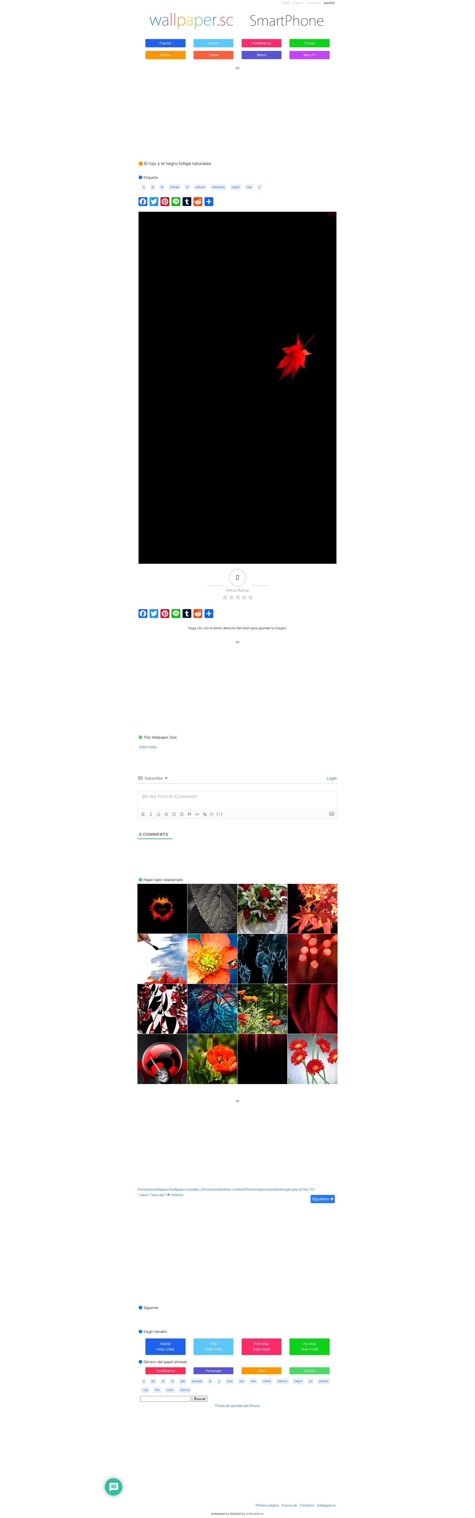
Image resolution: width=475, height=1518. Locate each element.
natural (200, 187)
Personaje (213, 1371)
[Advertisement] (237, 108)
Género (213, 43)
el (162, 187)
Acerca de (289, 1505)
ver (241, 1381)
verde (267, 1381)
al (152, 187)
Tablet (213, 55)
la (187, 187)
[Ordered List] (174, 814)
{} (212, 814)
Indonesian (313, 3)
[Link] (205, 814)
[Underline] (158, 814)
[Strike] (166, 814)
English (298, 3)
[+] (220, 814)
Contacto (307, 1505)
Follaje (174, 187)
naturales (218, 187)
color (170, 1390)
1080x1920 (148, 747)
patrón (323, 1381)
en (310, 1381)
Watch (261, 55)
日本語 (285, 3)
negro (236, 187)
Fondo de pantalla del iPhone (237, 1406)
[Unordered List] (182, 814)
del (183, 1381)
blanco (185, 1390)
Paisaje (309, 43)
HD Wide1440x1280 (309, 1346)
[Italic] (151, 814)
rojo (249, 187)
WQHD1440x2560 (165, 1346)
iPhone (165, 55)
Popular (165, 43)
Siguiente (321, 1199)
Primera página (267, 1505)
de (153, 1381)
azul (230, 1381)
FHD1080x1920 (213, 1346)
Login (331, 778)
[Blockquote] (189, 814)
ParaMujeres (261, 43)
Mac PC (309, 55)
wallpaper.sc (326, 1505)
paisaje (197, 1381)
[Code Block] (197, 814)
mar (253, 1381)
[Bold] (143, 814)
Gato (261, 1371)
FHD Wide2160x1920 (261, 1346)
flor (157, 1390)
